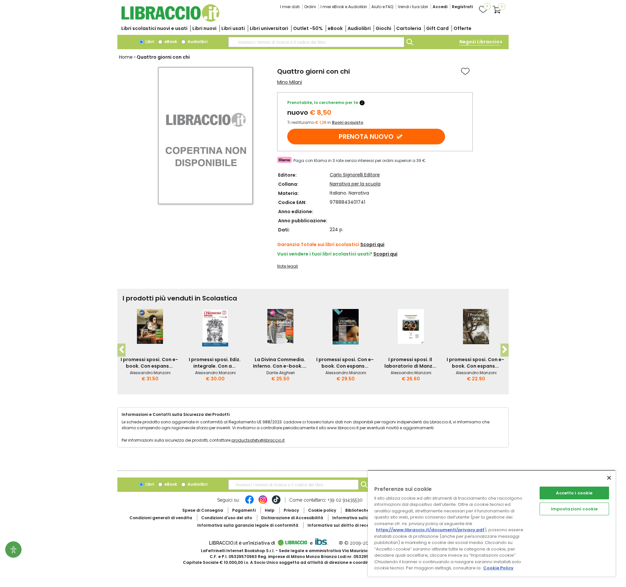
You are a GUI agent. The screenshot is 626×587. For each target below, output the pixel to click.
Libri (149, 41)
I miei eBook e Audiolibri (343, 6)
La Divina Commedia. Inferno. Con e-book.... (279, 362)
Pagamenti (244, 510)
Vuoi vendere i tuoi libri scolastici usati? (324, 254)
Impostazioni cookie (574, 509)
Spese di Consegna (202, 510)
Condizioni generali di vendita (160, 518)
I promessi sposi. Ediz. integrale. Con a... (215, 362)
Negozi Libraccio (479, 41)
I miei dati (290, 6)
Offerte (462, 28)
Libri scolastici (154, 28)
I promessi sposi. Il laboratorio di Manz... (410, 362)
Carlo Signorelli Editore (355, 174)
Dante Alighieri (280, 372)
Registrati (462, 6)
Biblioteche (357, 510)
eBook (335, 28)
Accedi (440, 6)
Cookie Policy (498, 568)
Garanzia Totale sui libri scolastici (318, 244)
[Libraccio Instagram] (262, 503)
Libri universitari (269, 28)
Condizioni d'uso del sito (226, 518)
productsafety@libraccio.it (258, 440)
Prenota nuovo (366, 136)
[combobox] (316, 42)
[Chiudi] (609, 478)
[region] (492, 523)
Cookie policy (322, 510)
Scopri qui (372, 244)
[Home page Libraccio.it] (170, 20)
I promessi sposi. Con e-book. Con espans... (149, 362)
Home (126, 57)
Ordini (310, 6)
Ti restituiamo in (325, 122)
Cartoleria (408, 28)
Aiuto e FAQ (382, 6)
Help (270, 510)
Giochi (383, 28)
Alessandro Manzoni (150, 372)
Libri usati (233, 28)
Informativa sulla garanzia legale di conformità (247, 525)
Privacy (291, 510)
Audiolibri (359, 28)
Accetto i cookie (574, 493)
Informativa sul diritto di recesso (341, 525)
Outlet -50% (308, 28)
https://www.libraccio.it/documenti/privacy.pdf (430, 530)
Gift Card (437, 28)
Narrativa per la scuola (355, 184)
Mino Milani (289, 82)
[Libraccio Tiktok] (276, 503)
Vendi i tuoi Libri (413, 6)
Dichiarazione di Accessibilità (292, 518)
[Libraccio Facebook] (249, 503)
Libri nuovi (204, 28)
